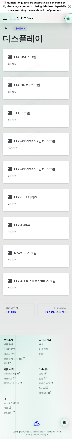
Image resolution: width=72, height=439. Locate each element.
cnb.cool (8, 412)
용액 (41, 344)
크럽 (41, 373)
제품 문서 (8, 344)
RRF (6, 363)
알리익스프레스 (11, 383)
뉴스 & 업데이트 (11, 403)
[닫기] (69, 6)
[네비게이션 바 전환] (5, 18)
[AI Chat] (64, 422)
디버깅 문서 (9, 353)
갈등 (41, 378)
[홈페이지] (6, 28)
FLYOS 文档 (9, 348)
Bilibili (42, 388)
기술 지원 (43, 348)
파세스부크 (44, 383)
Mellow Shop (10, 373)
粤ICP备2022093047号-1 (36, 434)
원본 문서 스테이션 (13, 358)
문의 (41, 353)
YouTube (43, 392)
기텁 (6, 407)
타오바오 (8, 378)
